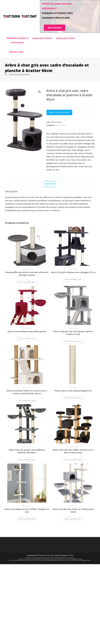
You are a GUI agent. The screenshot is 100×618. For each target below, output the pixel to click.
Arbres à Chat (16, 51)
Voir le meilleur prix (59, 112)
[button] (39, 92)
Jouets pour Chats (65, 38)
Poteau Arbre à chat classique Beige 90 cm (73, 390)
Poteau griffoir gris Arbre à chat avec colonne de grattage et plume (26, 273)
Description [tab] (50, 184)
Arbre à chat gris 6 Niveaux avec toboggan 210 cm (73, 272)
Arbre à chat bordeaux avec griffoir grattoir (27, 331)
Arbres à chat (60, 125)
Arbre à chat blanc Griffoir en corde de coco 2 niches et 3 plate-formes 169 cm (27, 392)
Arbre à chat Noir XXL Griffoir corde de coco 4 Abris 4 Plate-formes (73, 451)
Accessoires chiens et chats (19, 74)
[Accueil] (6, 74)
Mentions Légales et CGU (64, 555)
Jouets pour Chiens (42, 38)
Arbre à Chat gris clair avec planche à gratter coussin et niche (73, 332)
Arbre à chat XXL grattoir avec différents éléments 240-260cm (27, 451)
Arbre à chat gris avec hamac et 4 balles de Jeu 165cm (73, 510)
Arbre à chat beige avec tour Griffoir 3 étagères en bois (27, 510)
